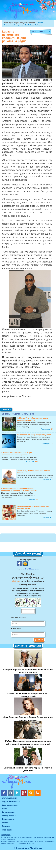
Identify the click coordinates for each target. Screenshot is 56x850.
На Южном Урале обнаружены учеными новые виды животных (32, 419)
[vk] (10, 791)
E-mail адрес (16, 628)
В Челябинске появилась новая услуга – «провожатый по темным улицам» (17, 454)
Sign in (39, 639)
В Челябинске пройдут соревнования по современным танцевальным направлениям (18, 489)
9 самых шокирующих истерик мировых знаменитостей (28, 695)
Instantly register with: (28, 559)
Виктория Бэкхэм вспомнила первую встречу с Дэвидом (28, 769)
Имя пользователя (18, 617)
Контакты (6, 826)
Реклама (5, 822)
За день (6, 413)
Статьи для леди (11, 23)
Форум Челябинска (11, 801)
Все (32, 413)
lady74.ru (3, 839)
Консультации (8, 812)
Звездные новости (27, 23)
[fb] (4, 791)
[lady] (28, 782)
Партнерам (7, 829)
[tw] (17, 791)
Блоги (4, 808)
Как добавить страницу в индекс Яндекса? (34, 435)
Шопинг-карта (8, 819)
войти (16, 581)
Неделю (16, 413)
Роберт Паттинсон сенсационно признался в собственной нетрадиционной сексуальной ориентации (28, 743)
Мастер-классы (9, 815)
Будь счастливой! (10, 804)
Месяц (25, 413)
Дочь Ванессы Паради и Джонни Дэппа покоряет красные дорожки (28, 718)
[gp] (24, 791)
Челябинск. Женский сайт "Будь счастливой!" (20, 11)
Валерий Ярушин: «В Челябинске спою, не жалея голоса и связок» (28, 671)
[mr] (31, 791)
